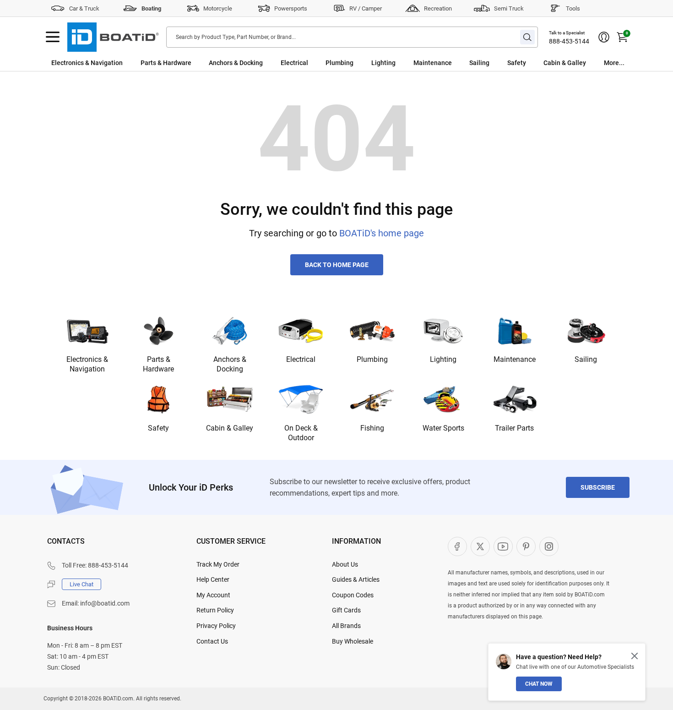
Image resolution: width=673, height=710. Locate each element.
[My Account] (604, 37)
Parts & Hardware (166, 62)
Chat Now (539, 684)
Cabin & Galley (564, 62)
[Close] (634, 656)
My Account (213, 595)
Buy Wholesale (352, 641)
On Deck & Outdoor (301, 433)
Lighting (383, 62)
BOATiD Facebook (457, 546)
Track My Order (217, 564)
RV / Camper (365, 8)
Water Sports (443, 428)
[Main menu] (53, 37)
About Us (345, 564)
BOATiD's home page (381, 233)
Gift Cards (346, 610)
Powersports (290, 8)
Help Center (212, 579)
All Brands (346, 625)
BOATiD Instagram (549, 546)
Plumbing (339, 62)
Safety (516, 62)
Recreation (438, 8)
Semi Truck (509, 8)
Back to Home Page (337, 264)
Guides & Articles (356, 579)
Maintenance (432, 62)
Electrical (294, 62)
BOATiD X (480, 546)
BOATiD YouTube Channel (503, 546)
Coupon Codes (353, 595)
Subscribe (598, 487)
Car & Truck (84, 8)
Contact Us (212, 641)
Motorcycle (217, 8)
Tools (573, 8)
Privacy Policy (216, 625)
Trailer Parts (514, 428)
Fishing (372, 428)
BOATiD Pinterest (526, 546)
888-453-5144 (569, 41)
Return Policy (215, 610)
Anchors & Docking (236, 62)
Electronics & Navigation (87, 62)
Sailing (479, 62)
